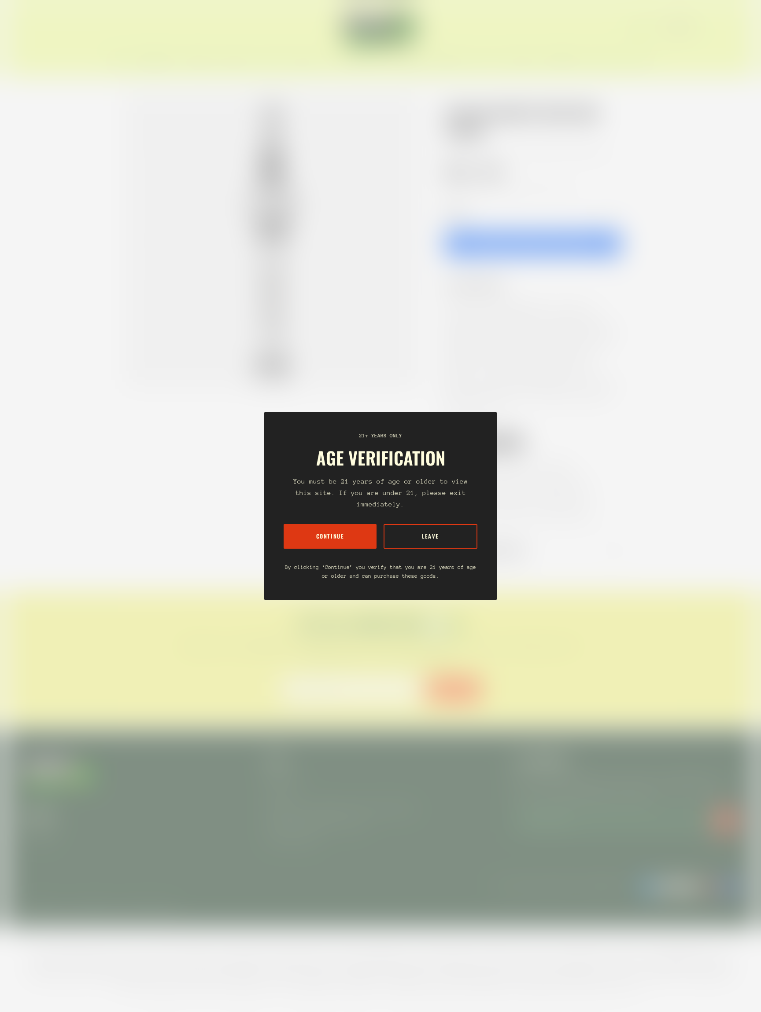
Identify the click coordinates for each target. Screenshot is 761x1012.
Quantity (455, 211)
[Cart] (738, 27)
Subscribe (453, 689)
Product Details (481, 284)
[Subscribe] (725, 820)
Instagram (39, 833)
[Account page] (727, 27)
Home (453, 150)
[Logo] (380, 27)
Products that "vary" (492, 551)
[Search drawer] (717, 27)
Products (485, 150)
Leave (430, 536)
